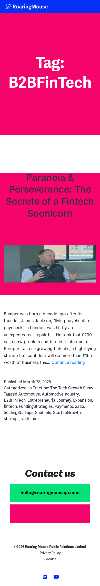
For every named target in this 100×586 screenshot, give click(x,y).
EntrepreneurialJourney (49, 400)
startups (11, 418)
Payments (64, 406)
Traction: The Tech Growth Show (63, 388)
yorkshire (30, 418)
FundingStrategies (36, 406)
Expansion (82, 400)
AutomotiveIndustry (60, 394)
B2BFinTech (15, 400)
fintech (10, 406)
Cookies (50, 559)
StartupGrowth (67, 412)
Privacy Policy (50, 553)
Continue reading (68, 362)
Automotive (29, 394)
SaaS (79, 406)
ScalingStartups (18, 412)
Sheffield (43, 412)
